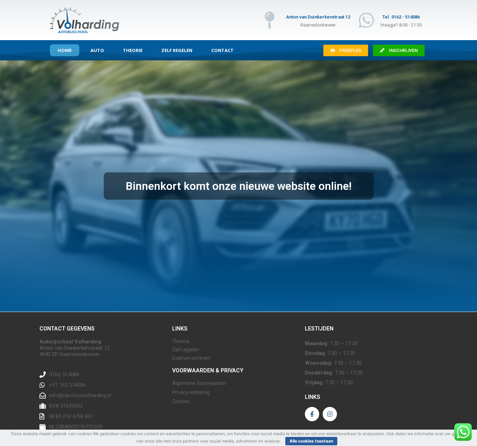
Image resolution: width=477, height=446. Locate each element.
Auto (97, 50)
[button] (345, 50)
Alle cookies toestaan (311, 441)
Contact (222, 50)
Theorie (132, 50)
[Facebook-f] (312, 414)
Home (65, 50)
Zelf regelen (176, 50)
